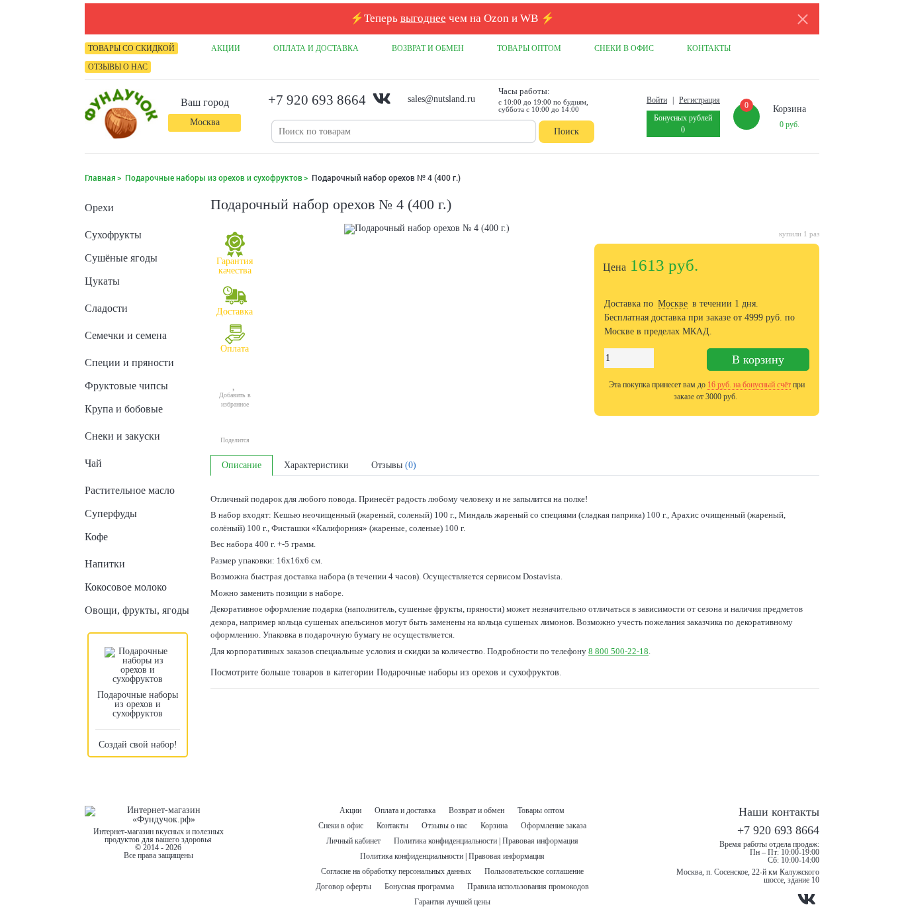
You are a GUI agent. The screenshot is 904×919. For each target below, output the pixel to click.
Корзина (494, 825)
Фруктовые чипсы (126, 385)
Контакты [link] (709, 48)
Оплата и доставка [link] (316, 48)
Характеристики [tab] (316, 465)
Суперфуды (111, 513)
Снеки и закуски (122, 436)
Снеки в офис (340, 825)
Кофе (96, 536)
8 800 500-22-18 (618, 651)
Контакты (392, 825)
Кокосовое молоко (126, 587)
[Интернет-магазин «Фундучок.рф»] (121, 115)
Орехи (99, 207)
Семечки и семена (126, 335)
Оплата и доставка (405, 810)
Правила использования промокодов (528, 886)
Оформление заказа (553, 825)
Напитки (105, 563)
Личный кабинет (353, 841)
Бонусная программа (419, 886)
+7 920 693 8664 (317, 100)
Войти (657, 100)
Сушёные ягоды (121, 258)
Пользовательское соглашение (534, 871)
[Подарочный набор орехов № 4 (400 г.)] (427, 323)
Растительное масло (130, 490)
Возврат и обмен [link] (428, 48)
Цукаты (102, 281)
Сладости (106, 308)
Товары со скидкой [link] (131, 48)
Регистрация (699, 100)
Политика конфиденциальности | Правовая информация (486, 841)
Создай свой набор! (138, 745)
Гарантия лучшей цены (452, 901)
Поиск (566, 131)
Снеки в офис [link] (624, 48)
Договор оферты (343, 886)
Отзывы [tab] (393, 465)
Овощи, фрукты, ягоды (137, 610)
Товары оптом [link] (529, 48)
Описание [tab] (241, 465)
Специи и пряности (129, 362)
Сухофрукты (113, 234)
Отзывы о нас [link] (118, 67)
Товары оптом (541, 810)
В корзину (758, 359)
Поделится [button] (234, 440)
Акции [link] (225, 48)
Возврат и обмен (476, 810)
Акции (350, 810)
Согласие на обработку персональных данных (396, 871)
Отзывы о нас (444, 825)
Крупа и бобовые (124, 408)
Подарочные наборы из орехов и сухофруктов (137, 704)
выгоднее (423, 18)
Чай (93, 463)
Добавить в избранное (235, 399)
